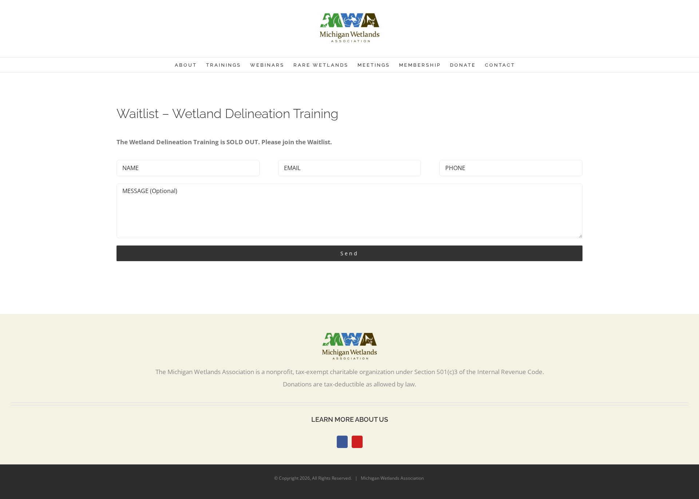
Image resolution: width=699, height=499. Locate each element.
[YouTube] (357, 442)
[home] (349, 339)
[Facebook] (342, 442)
